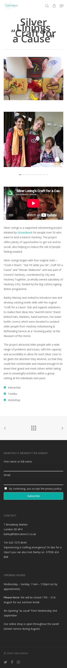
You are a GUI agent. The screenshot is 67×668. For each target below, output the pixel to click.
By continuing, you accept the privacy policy (34, 488)
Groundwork (24, 232)
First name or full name (18, 461)
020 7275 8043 (18, 542)
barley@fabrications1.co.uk (20, 534)
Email (7, 475)
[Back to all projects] (33, 427)
